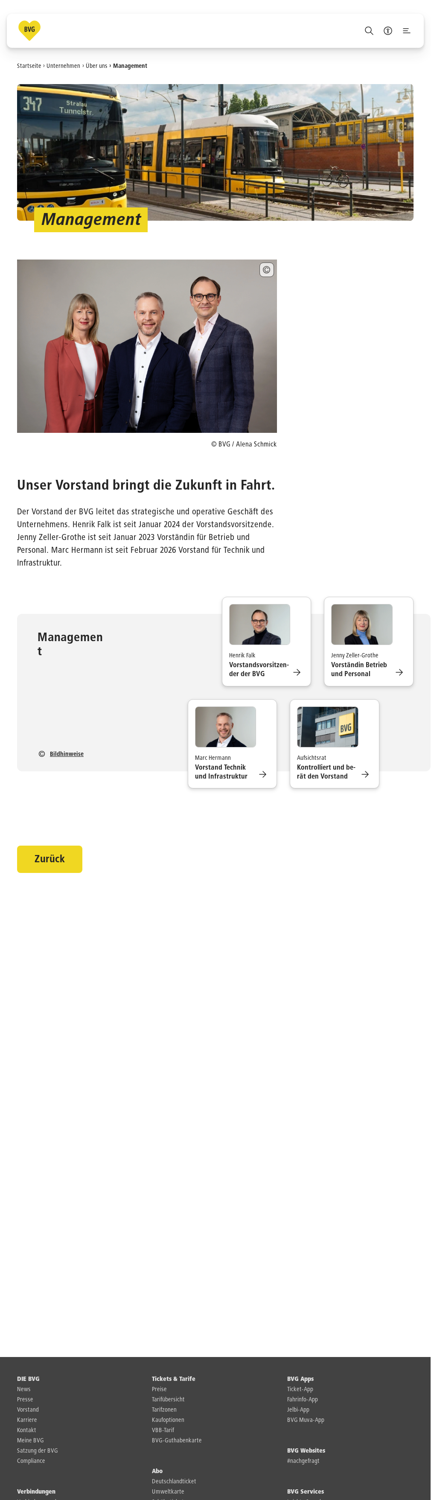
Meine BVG (30, 1441)
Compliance (31, 1461)
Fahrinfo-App (302, 1400)
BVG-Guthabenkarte (177, 1441)
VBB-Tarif (163, 1430)
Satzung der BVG (37, 1451)
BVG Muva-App (305, 1420)
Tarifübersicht (168, 1400)
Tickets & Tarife (173, 1379)
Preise (159, 1389)
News (24, 1389)
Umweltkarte (168, 1492)
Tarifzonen (164, 1410)
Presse (25, 1400)
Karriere (27, 1420)
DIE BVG (28, 1379)
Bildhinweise (67, 754)
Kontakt (26, 1430)
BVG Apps (300, 1379)
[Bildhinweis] (267, 270)
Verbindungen (36, 1492)
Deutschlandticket (174, 1482)
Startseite (29, 66)
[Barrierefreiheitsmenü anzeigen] (388, 31)
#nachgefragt (303, 1461)
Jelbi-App (298, 1410)
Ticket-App (300, 1389)
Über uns (97, 66)
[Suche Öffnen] (369, 31)
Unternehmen (63, 66)
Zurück (50, 859)
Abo (157, 1471)
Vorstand (28, 1410)
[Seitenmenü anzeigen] (407, 31)
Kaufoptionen (168, 1420)
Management (130, 66)
